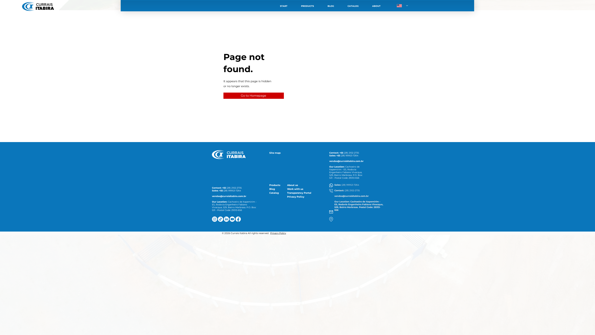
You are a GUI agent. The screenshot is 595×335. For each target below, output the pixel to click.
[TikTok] (220, 219)
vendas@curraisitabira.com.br (229, 196)
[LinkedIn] (226, 219)
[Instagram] (214, 219)
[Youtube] (232, 219)
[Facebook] (238, 219)
